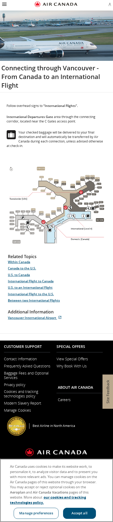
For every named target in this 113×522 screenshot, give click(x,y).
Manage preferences (36, 513)
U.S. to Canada (19, 275)
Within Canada (19, 262)
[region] (56, 490)
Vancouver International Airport (35, 318)
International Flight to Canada (31, 281)
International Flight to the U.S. (31, 294)
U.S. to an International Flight (30, 287)
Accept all (79, 513)
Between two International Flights (34, 300)
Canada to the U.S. (22, 268)
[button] (3, 4)
